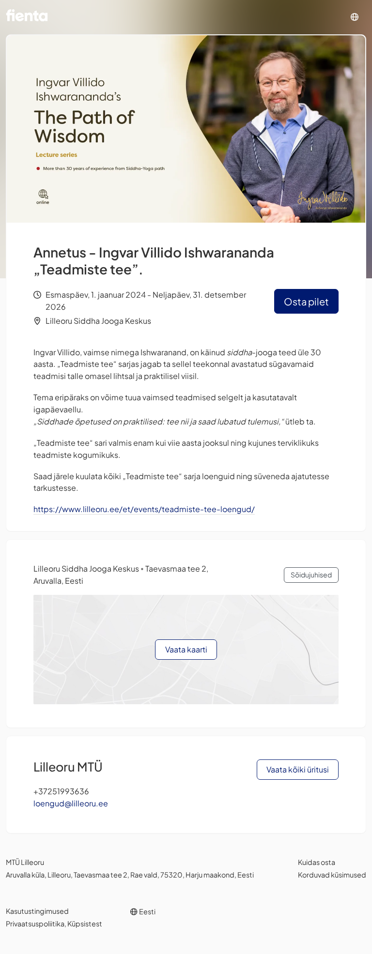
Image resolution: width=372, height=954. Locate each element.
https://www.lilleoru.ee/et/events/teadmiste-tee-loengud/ (144, 509)
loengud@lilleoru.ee (70, 803)
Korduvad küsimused (332, 874)
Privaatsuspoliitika (35, 923)
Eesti (146, 911)
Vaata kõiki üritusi (297, 769)
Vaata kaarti (186, 649)
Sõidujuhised (311, 574)
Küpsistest (84, 923)
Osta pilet (306, 301)
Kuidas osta (316, 862)
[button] (354, 17)
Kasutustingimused (37, 911)
